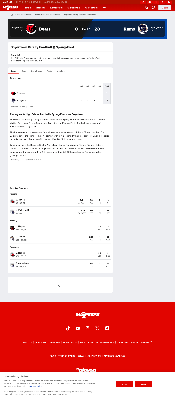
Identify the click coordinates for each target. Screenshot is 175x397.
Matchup (61, 71)
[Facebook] (169, 2)
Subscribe (55, 342)
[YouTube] (150, 2)
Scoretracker (37, 71)
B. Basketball (56, 7)
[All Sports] (104, 7)
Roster (49, 71)
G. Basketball (74, 7)
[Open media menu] (153, 7)
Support (145, 342)
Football (28, 7)
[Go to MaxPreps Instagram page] (87, 328)
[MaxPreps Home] (10, 7)
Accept (124, 384)
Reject (143, 384)
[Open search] (146, 7)
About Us (27, 342)
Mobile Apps (41, 342)
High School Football (24, 14)
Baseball (40, 7)
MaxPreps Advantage (55, 2)
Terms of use (86, 342)
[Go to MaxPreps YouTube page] (77, 328)
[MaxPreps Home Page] (12, 14)
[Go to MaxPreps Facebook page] (107, 328)
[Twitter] (163, 2)
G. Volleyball (91, 7)
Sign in (165, 7)
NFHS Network (33, 2)
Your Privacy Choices (127, 342)
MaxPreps (8, 2)
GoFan (19, 2)
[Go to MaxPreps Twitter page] (97, 328)
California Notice (105, 342)
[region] (87, 384)
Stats (24, 71)
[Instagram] (156, 2)
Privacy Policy (70, 342)
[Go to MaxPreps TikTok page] (68, 328)
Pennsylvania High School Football (48, 14)
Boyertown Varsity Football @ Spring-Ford (80, 14)
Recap (13, 71)
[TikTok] (143, 2)
